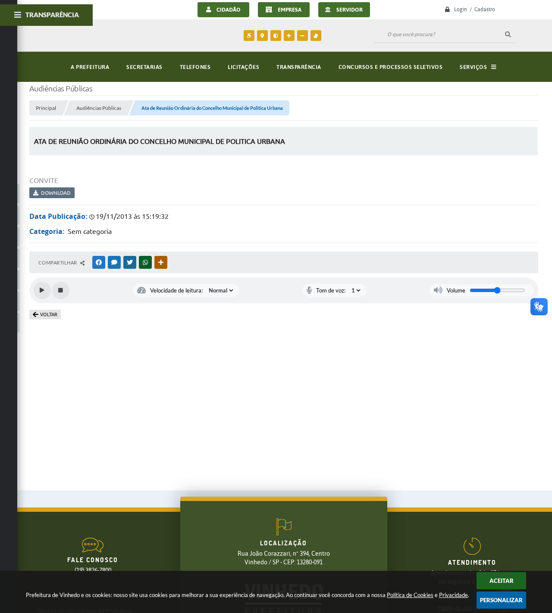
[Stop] (60, 290)
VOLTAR (48, 314)
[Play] (42, 290)
